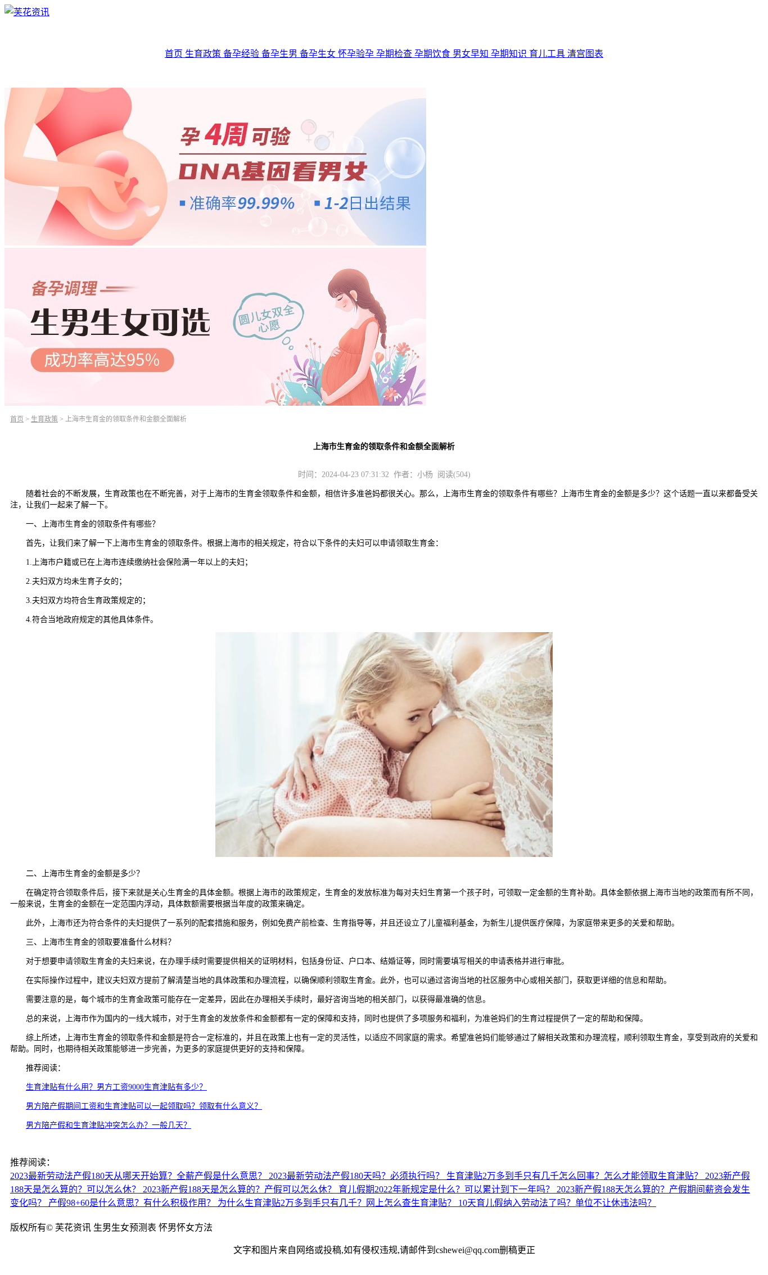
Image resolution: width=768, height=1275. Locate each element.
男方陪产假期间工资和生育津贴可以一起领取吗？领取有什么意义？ (144, 1106)
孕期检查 (395, 53)
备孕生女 (319, 53)
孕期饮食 (433, 53)
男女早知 (472, 53)
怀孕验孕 (357, 53)
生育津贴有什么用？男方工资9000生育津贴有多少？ (116, 1087)
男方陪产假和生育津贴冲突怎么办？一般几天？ (108, 1125)
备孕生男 (280, 53)
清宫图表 (585, 53)
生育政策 (204, 53)
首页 (175, 53)
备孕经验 (242, 53)
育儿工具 (548, 53)
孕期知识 (510, 53)
